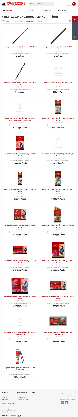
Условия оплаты (22, 397)
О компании (5, 395)
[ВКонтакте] (62, 402)
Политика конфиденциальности (8, 402)
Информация (22, 392)
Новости (31, 10)
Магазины (62, 10)
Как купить (46, 10)
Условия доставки (22, 399)
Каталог (9, 10)
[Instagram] (66, 402)
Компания (5, 392)
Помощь (35, 392)
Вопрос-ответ (36, 395)
